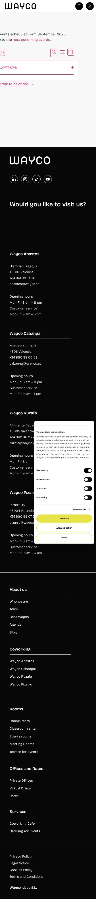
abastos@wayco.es (24, 284)
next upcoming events (31, 39)
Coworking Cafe (22, 823)
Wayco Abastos (22, 661)
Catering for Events (25, 831)
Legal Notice (19, 863)
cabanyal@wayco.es (25, 363)
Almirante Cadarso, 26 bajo (30, 425)
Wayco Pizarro (21, 684)
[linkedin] (14, 179)
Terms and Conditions (27, 877)
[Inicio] (30, 160)
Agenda (15, 624)
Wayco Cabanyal (23, 669)
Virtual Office (20, 788)
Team (14, 609)
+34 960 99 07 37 (23, 516)
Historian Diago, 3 (23, 266)
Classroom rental (23, 728)
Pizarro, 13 (17, 505)
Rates (14, 796)
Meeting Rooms (22, 744)
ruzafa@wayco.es (23, 443)
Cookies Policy (21, 870)
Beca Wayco (19, 617)
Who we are (19, 601)
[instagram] (25, 179)
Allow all (64, 518)
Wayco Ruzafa (21, 676)
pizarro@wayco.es (24, 523)
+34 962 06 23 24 (23, 437)
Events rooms (20, 736)
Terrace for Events (24, 752)
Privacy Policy (21, 856)
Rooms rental (20, 721)
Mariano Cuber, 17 (23, 346)
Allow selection (64, 528)
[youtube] (48, 179)
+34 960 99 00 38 (24, 357)
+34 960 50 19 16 (22, 278)
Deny (64, 537)
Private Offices (21, 780)
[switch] (88, 479)
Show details (79, 509)
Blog (13, 632)
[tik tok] (36, 179)
